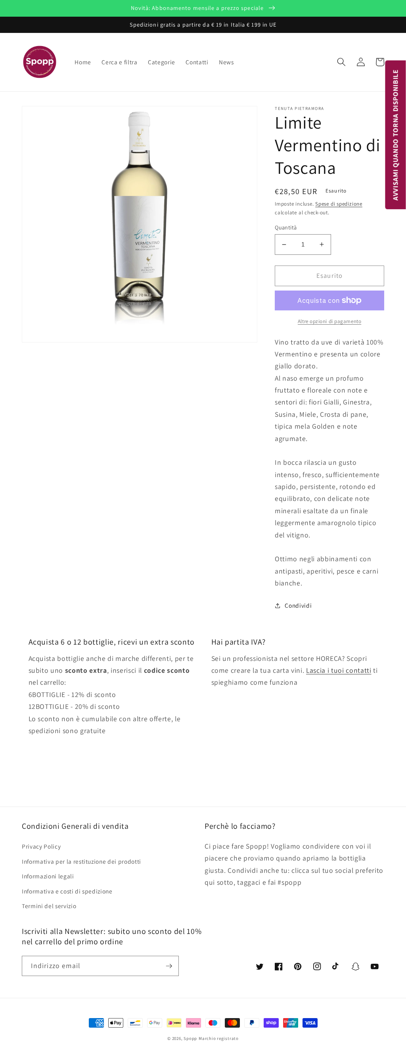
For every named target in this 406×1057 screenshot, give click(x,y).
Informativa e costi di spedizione (67, 891)
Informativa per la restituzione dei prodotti (81, 861)
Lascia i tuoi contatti (339, 670)
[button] (341, 61)
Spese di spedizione (338, 203)
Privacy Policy (41, 846)
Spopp (190, 1038)
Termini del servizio (49, 906)
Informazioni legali (48, 876)
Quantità (286, 227)
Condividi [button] (298, 605)
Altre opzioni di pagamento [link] (329, 321)
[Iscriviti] (168, 966)
